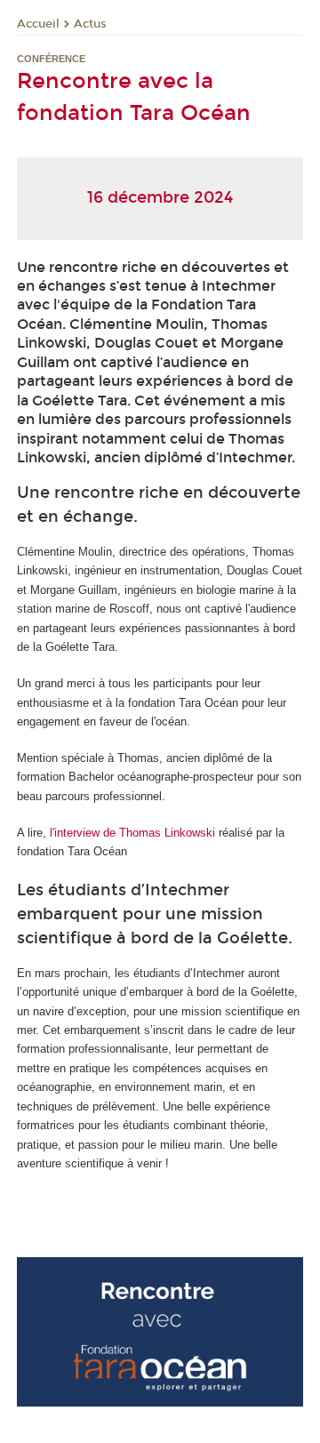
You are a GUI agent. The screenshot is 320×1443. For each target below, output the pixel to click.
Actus (90, 24)
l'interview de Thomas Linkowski (130, 832)
